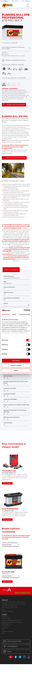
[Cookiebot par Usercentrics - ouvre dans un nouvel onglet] (23, 310)
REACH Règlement (6, 624)
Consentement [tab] (5, 314)
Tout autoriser (16, 360)
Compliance (5, 627)
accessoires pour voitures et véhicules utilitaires (14, 604)
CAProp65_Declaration (8, 631)
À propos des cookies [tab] (24, 314)
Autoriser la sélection (16, 365)
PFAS (3, 633)
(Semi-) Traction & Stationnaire (9, 605)
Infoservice (4, 616)
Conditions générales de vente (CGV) (11, 620)
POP (3, 629)
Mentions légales (6, 618)
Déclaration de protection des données (12, 622)
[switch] (28, 344)
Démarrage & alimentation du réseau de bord (13, 602)
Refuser (16, 370)
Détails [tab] (14, 314)
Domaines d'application (8, 611)
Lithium (4, 609)
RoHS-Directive (6, 626)
